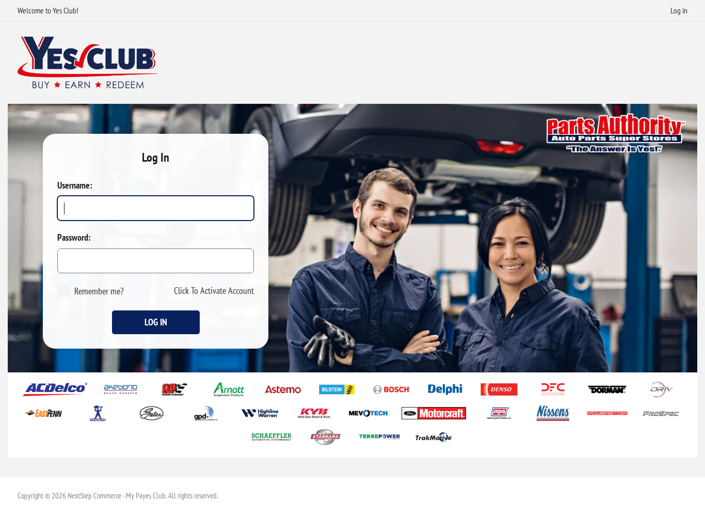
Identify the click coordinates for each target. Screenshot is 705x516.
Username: (74, 185)
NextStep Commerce (94, 496)
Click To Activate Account (214, 290)
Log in (678, 10)
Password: (74, 237)
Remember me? (98, 291)
